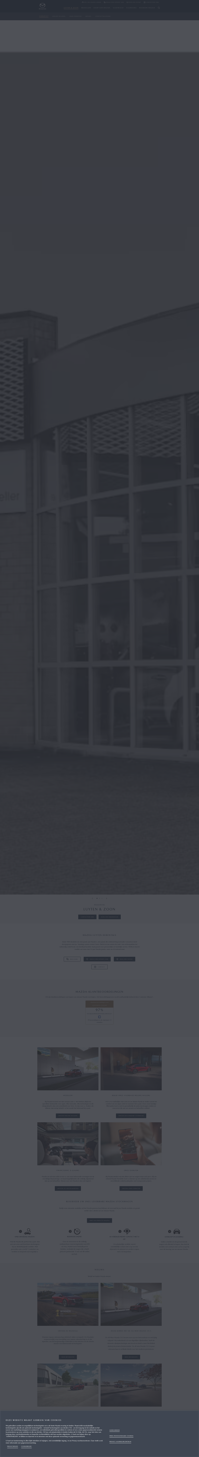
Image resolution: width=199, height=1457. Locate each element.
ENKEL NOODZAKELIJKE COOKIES (121, 1435)
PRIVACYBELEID (12, 1446)
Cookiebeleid (26, 1446)
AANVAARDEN (114, 1430)
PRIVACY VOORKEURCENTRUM (120, 1441)
